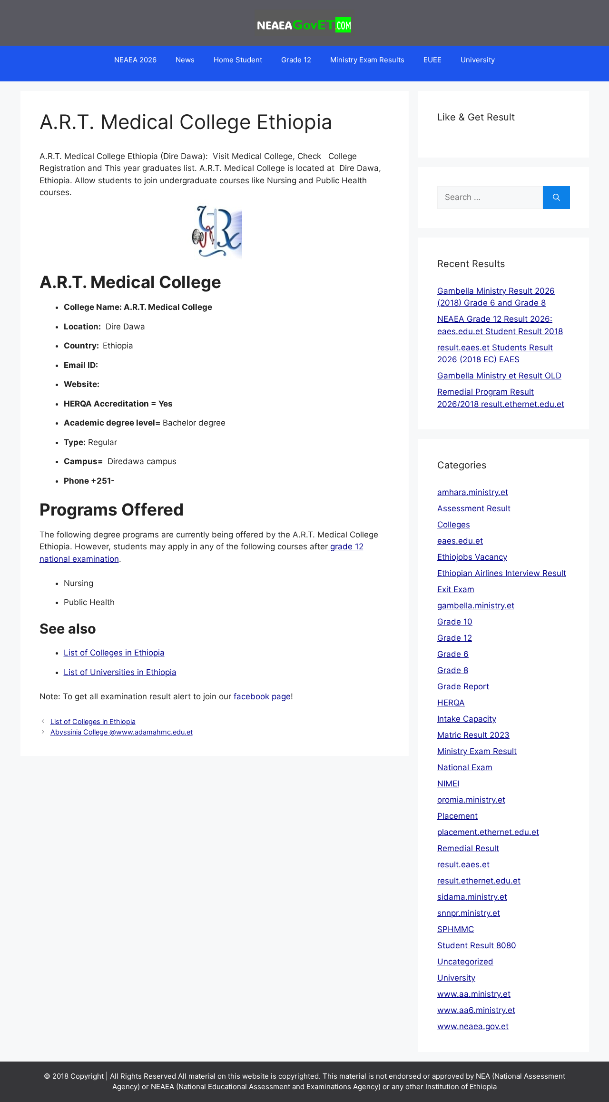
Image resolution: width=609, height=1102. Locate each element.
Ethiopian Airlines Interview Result (501, 573)
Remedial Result (468, 848)
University (478, 59)
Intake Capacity (466, 719)
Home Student (238, 59)
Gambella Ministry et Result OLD (499, 375)
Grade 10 (454, 621)
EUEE (432, 59)
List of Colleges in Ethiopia (114, 652)
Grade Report (463, 686)
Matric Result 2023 (473, 735)
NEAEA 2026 (135, 59)
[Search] (556, 197)
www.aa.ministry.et (474, 994)
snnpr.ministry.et (468, 913)
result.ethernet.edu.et (479, 880)
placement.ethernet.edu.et (488, 832)
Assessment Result (474, 508)
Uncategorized (465, 961)
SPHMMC (455, 929)
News (185, 59)
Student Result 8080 (476, 945)
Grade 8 (452, 670)
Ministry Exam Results (367, 59)
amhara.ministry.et (472, 492)
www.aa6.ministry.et (476, 1010)
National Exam (464, 767)
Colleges (453, 524)
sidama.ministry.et (472, 897)
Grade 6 (453, 654)
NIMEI (448, 783)
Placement (457, 816)
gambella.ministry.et (475, 605)
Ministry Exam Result (477, 751)
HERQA (451, 702)
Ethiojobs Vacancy (472, 557)
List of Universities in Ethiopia (120, 672)
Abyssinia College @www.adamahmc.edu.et (121, 732)
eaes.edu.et (460, 541)
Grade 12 (296, 59)
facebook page (262, 696)
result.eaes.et (463, 864)
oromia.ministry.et (471, 799)
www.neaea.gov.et (473, 1026)
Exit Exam (455, 589)
